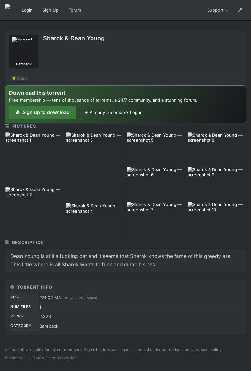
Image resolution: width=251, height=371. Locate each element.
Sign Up (50, 10)
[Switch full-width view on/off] (239, 10)
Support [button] (216, 10)
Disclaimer (15, 357)
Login (27, 10)
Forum (74, 10)
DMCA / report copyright (55, 357)
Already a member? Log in (116, 112)
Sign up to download (46, 112)
